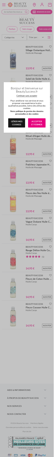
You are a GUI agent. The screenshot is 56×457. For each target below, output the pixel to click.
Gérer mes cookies (16, 123)
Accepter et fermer (36, 123)
